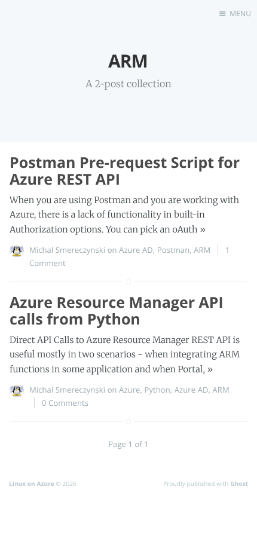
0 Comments (65, 402)
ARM (202, 249)
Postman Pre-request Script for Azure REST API (125, 171)
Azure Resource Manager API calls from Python (117, 311)
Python (157, 389)
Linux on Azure (31, 483)
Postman (173, 249)
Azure (129, 389)
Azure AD (136, 249)
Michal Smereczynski (67, 249)
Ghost (239, 483)
